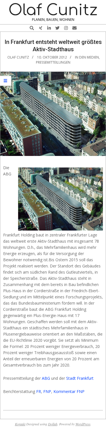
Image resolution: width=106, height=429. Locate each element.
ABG (46, 378)
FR (38, 391)
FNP (47, 391)
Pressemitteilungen (53, 62)
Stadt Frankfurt (80, 378)
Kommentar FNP (69, 391)
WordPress (82, 424)
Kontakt (20, 424)
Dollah (52, 424)
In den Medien (87, 57)
